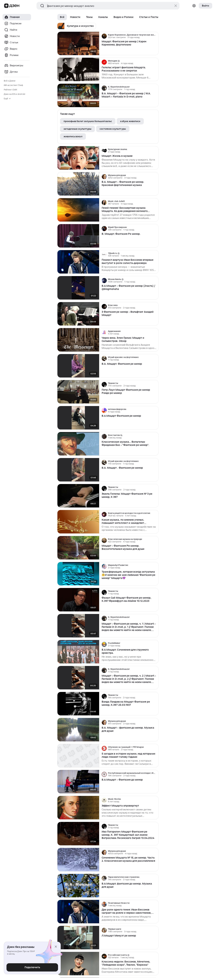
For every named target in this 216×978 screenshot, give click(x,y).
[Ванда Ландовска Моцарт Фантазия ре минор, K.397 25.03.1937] (78, 704)
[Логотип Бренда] (6, 5)
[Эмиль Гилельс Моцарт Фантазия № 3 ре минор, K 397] (78, 496)
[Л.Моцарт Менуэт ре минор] (78, 937)
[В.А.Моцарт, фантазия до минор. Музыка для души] (78, 885)
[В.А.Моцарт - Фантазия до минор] (78, 782)
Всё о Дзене (9, 81)
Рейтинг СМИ (10, 89)
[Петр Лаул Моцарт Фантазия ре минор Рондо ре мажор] (78, 392)
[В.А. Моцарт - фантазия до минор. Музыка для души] (78, 730)
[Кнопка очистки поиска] (176, 6)
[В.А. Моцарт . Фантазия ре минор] (78, 470)
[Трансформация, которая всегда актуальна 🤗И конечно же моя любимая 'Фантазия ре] (78, 574)
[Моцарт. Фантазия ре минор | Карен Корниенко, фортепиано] (78, 43)
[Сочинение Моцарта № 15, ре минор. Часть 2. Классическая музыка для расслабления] (78, 859)
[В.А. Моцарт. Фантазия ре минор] (78, 366)
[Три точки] (156, 36)
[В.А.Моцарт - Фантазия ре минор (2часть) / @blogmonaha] (78, 288)
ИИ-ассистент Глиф (13, 85)
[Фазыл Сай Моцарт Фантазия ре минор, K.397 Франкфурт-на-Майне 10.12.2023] (78, 600)
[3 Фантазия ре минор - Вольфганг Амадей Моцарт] (78, 314)
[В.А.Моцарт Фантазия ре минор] (78, 418)
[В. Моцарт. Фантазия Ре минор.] (78, 236)
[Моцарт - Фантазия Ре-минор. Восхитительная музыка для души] (78, 548)
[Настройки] (194, 5)
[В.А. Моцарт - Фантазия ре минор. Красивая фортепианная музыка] (78, 184)
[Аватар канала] (104, 36)
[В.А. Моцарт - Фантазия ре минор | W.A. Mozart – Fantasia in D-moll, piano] (78, 95)
